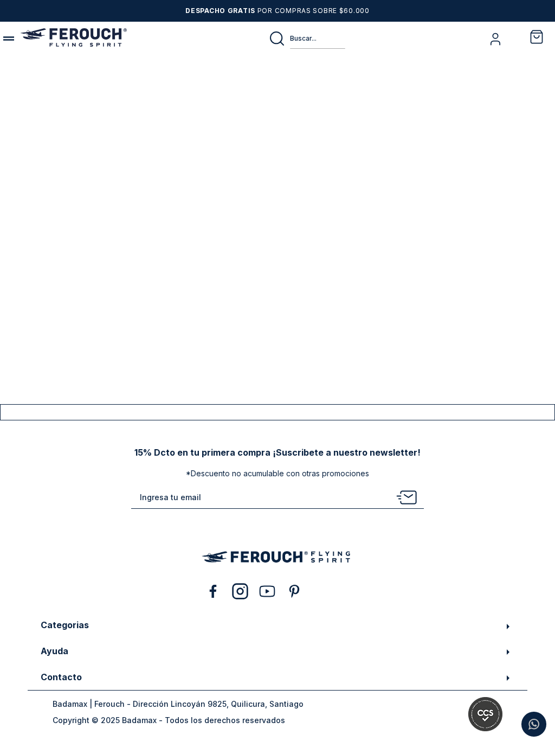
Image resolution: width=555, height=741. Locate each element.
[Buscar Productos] (279, 38)
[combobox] (306, 38)
